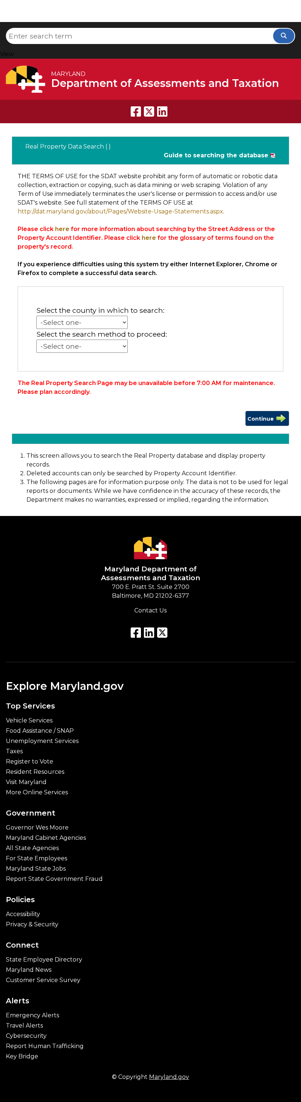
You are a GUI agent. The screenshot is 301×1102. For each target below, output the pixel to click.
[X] (149, 111)
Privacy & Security (32, 924)
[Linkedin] (162, 111)
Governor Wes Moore (37, 828)
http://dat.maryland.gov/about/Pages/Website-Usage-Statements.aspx (120, 211)
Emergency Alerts (32, 1015)
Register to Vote (29, 762)
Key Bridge (22, 1056)
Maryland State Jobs (36, 869)
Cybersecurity (26, 1036)
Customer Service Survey (43, 980)
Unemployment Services (42, 741)
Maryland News (28, 970)
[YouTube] (149, 632)
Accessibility (23, 914)
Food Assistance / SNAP (40, 731)
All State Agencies (32, 848)
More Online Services (37, 792)
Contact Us (150, 610)
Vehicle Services (29, 721)
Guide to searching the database (216, 155)
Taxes (14, 751)
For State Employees (36, 858)
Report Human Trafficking (45, 1046)
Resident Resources (35, 772)
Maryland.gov (169, 1076)
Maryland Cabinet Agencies (46, 838)
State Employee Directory (44, 960)
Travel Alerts (24, 1026)
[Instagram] (162, 632)
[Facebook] (136, 111)
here (62, 229)
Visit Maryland (26, 782)
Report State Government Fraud (54, 879)
